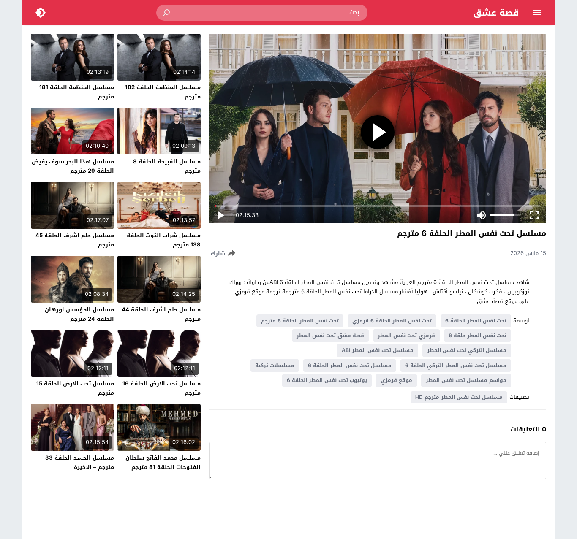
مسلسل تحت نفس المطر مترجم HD (459, 397)
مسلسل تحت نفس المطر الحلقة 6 (350, 365)
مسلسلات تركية (274, 365)
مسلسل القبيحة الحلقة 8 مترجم (167, 166)
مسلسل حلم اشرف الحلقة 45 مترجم (74, 240)
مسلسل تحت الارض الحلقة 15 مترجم (75, 388)
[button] (166, 13)
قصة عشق (496, 12)
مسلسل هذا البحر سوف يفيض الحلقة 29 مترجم (73, 166)
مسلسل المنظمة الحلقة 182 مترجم (163, 92)
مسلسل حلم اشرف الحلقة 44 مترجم (161, 314)
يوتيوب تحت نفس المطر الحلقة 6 (327, 380)
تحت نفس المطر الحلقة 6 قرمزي (392, 320)
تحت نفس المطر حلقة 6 (477, 335)
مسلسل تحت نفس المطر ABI (378, 350)
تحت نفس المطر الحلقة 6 (475, 320)
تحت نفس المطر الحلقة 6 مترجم (300, 320)
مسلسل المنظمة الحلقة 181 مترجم (76, 92)
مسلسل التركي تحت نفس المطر (466, 350)
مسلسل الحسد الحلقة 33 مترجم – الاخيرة (79, 462)
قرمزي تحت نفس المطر (406, 335)
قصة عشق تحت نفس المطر (330, 335)
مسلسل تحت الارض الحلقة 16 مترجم (161, 388)
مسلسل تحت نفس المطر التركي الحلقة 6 (455, 365)
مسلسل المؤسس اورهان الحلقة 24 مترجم (79, 314)
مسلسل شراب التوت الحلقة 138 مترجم (164, 240)
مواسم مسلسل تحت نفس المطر (466, 380)
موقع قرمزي (396, 380)
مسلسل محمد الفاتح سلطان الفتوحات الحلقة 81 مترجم (163, 462)
